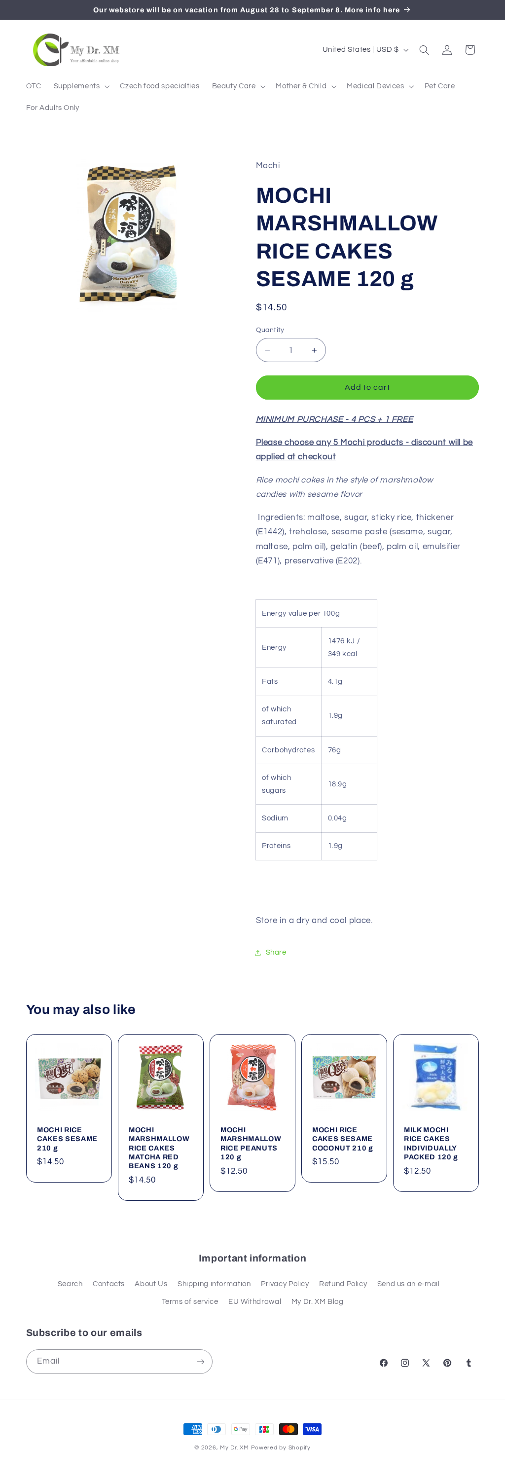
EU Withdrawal (254, 1301)
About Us (151, 1284)
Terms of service (190, 1301)
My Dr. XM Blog (317, 1301)
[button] (80, 86)
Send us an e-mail (408, 1284)
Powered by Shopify (281, 1447)
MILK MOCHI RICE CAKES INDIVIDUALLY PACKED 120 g (431, 1142)
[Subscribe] (200, 1361)
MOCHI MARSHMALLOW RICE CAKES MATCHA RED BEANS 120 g (159, 1147)
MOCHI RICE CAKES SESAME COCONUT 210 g (342, 1138)
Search (70, 1284)
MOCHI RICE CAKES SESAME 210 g (67, 1138)
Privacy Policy (285, 1284)
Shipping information (214, 1284)
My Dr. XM (235, 1447)
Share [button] (276, 952)
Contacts (109, 1284)
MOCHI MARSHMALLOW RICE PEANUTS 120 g (250, 1142)
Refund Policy (343, 1284)
